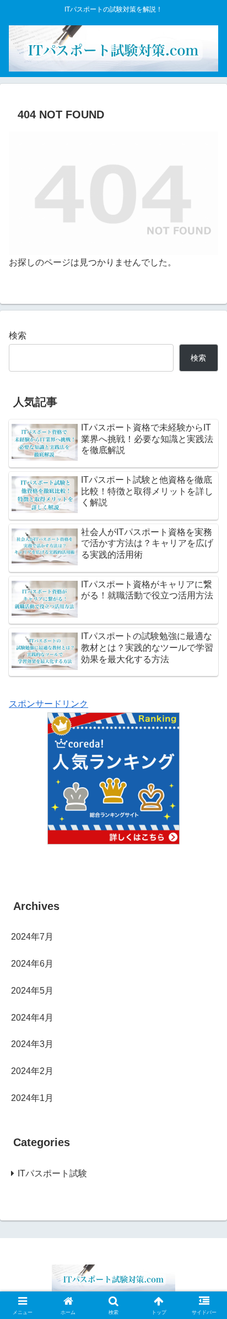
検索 (17, 335)
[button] (204, 1290)
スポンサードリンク (48, 703)
